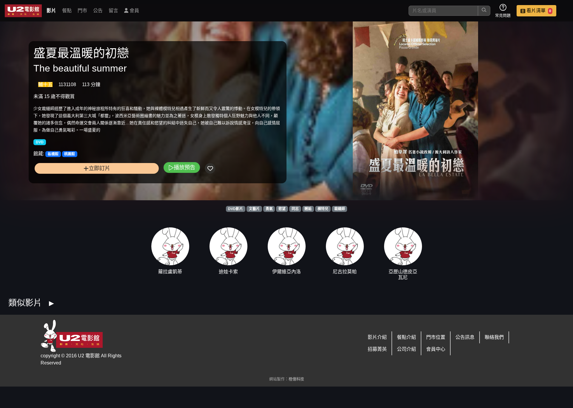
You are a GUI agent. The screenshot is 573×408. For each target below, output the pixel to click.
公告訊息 (465, 337)
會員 (133, 10)
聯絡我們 (494, 337)
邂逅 (308, 209)
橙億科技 (296, 379)
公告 (98, 10)
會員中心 (435, 349)
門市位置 (435, 337)
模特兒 (323, 209)
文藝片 (254, 209)
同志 (295, 209)
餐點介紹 (406, 337)
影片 (51, 10)
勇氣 (269, 209)
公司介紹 (406, 349)
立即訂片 (99, 168)
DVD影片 (235, 209)
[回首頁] (23, 10)
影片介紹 (377, 337)
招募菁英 (377, 349)
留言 (113, 10)
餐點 (67, 10)
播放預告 (184, 167)
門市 (82, 10)
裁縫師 (339, 209)
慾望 (282, 209)
